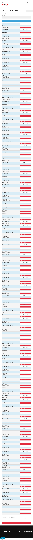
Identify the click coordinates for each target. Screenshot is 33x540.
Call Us (3, 538)
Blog (3, 2)
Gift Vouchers (13, 0)
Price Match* (6, 528)
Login (7, 0)
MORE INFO (29, 11)
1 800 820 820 (4, 0)
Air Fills (24, 0)
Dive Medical (10, 0)
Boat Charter (27, 0)
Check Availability (23, 27)
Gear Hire (21, 0)
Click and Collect (7, 531)
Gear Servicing (17, 0)
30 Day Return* (21, 528)
